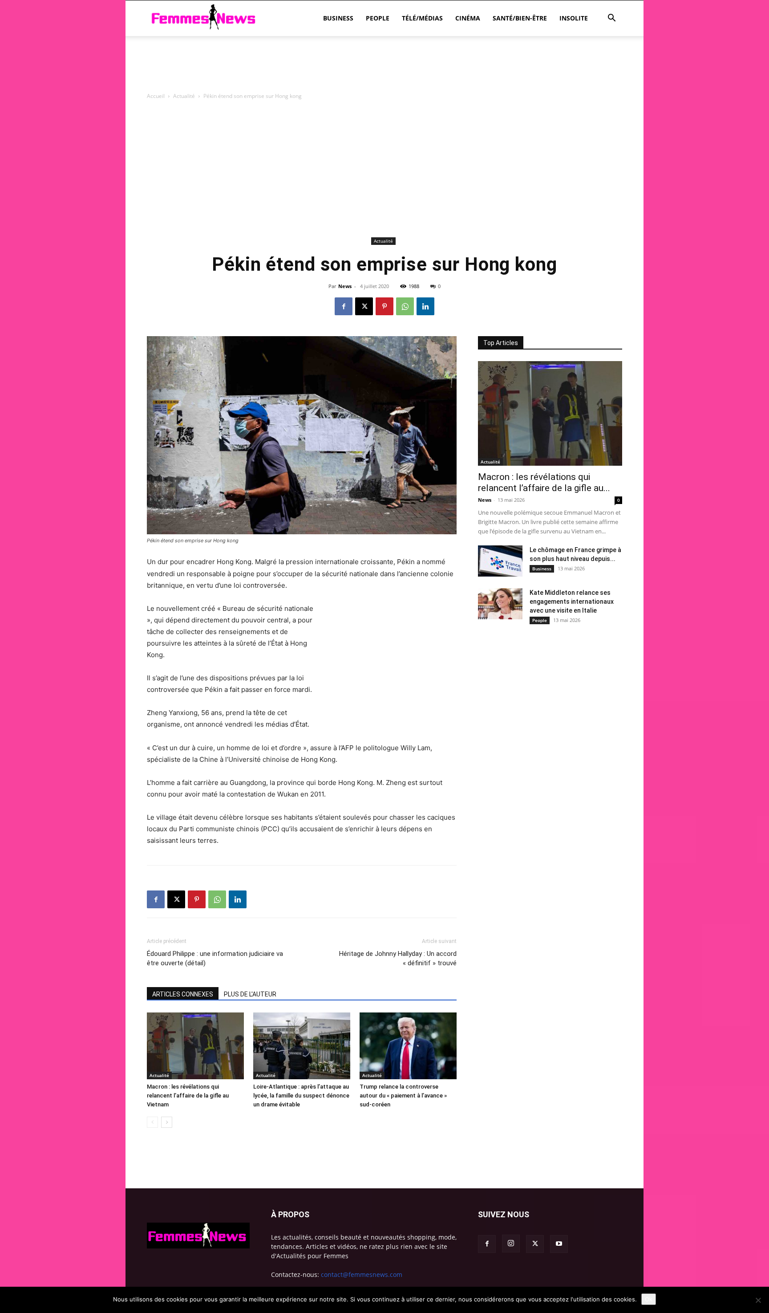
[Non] (757, 1300)
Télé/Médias (422, 18)
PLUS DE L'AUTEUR (250, 994)
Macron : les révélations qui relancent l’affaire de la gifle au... (544, 482)
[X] (364, 306)
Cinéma (467, 18)
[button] (611, 19)
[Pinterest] (384, 306)
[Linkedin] (425, 306)
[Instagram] (511, 1243)
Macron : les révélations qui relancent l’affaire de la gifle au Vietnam (188, 1095)
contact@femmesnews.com (361, 1274)
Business (338, 18)
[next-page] (166, 1122)
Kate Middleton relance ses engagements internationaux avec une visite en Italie (572, 601)
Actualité (184, 96)
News (345, 286)
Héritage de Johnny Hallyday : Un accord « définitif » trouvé (398, 958)
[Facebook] (343, 306)
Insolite (573, 18)
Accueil (156, 96)
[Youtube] (559, 1244)
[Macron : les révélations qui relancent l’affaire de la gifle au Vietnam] (195, 1045)
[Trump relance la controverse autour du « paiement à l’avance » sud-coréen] (408, 1045)
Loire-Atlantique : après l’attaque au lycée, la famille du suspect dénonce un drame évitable (301, 1095)
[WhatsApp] (405, 306)
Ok (648, 1299)
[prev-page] (152, 1122)
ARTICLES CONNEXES (182, 994)
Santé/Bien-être (520, 18)
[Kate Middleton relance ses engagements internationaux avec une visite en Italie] (500, 603)
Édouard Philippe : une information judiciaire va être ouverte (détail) (215, 958)
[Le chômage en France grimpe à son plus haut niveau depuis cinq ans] (500, 561)
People (377, 18)
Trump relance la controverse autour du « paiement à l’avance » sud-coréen (403, 1095)
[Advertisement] (384, 67)
